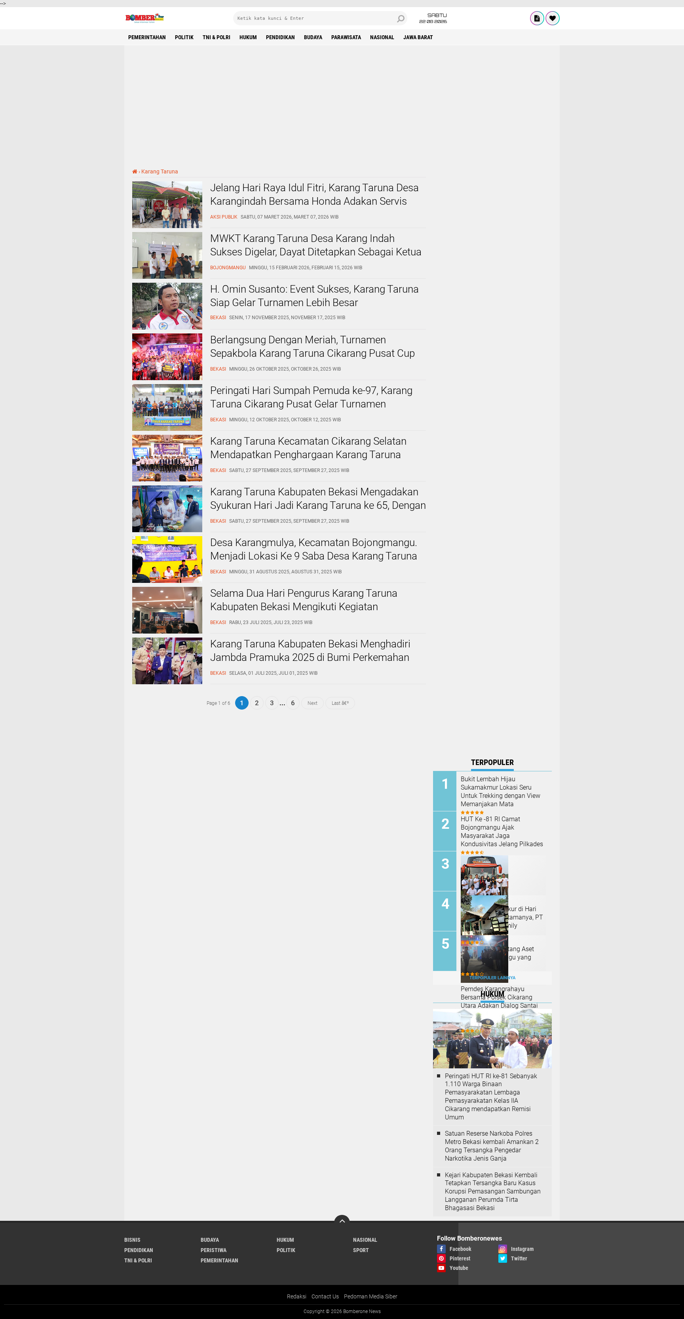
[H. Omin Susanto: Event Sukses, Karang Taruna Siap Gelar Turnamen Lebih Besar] (167, 327)
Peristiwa (213, 1250)
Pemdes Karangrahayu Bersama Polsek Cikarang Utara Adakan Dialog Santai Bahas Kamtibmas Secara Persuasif (499, 1005)
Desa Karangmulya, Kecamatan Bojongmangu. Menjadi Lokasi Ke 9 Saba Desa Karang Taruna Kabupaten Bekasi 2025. (313, 556)
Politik (184, 37)
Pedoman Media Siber (370, 1296)
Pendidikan (280, 37)
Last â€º (340, 703)
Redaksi (296, 1296)
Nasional (382, 37)
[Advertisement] (342, 106)
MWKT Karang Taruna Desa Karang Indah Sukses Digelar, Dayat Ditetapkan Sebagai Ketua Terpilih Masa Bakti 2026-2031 (316, 251)
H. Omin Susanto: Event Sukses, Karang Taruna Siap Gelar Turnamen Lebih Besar (314, 295)
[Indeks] (537, 18)
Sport (361, 1250)
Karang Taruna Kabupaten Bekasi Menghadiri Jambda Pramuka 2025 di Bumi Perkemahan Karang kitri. (310, 657)
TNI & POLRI (216, 37)
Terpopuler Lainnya (492, 977)
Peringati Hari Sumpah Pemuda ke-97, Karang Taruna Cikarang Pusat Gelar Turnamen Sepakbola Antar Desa (311, 403)
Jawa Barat (418, 37)
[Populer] (552, 18)
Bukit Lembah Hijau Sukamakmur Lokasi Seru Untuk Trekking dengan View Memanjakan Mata (500, 791)
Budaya (313, 37)
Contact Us (325, 1296)
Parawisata (346, 37)
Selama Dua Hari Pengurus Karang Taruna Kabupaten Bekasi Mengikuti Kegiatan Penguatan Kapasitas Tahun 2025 (303, 606)
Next (312, 703)
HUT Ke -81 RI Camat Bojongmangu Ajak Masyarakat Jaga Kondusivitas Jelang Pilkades (502, 831)
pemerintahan (147, 37)
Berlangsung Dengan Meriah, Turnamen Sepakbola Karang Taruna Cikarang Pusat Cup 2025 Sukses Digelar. (312, 353)
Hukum (248, 37)
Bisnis (132, 1240)
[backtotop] (342, 1223)
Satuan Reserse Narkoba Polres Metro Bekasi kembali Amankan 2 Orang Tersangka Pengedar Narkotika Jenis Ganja (492, 1146)
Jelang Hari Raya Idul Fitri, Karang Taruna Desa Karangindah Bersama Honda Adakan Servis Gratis (314, 201)
